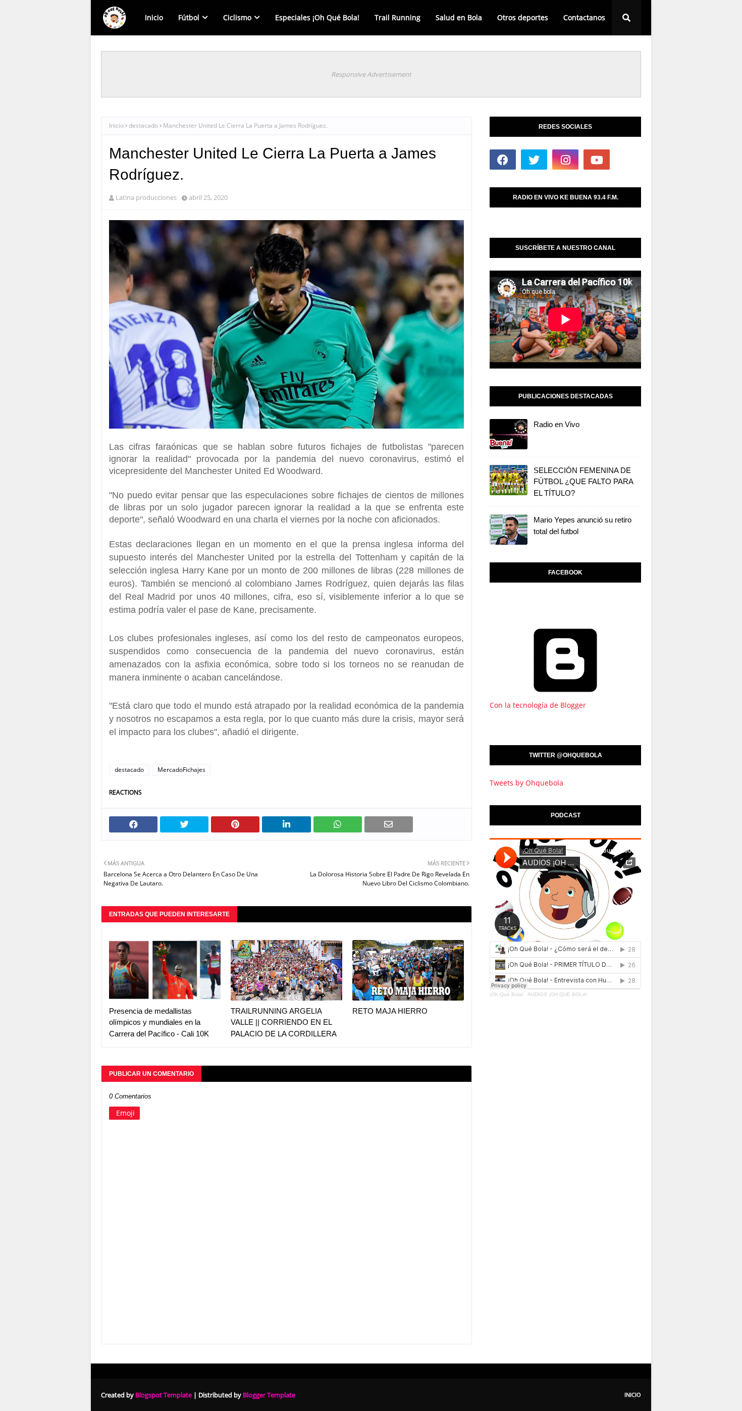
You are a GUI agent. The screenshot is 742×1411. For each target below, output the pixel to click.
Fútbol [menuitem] (188, 17)
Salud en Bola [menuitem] (459, 17)
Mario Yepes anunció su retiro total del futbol (582, 525)
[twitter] (534, 159)
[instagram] (565, 159)
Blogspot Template (163, 1394)
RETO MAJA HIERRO (390, 1011)
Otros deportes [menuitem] (522, 17)
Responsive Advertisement (371, 74)
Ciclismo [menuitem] (237, 17)
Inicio (116, 125)
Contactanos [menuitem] (584, 17)
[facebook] (503, 159)
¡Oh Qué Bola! (506, 994)
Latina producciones (146, 197)
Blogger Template (269, 1394)
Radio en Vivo (556, 424)
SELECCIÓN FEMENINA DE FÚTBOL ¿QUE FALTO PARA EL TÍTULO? (583, 481)
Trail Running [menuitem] (397, 17)
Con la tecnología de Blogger (538, 705)
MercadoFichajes (181, 769)
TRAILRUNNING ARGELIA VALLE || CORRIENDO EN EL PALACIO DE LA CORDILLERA (284, 1022)
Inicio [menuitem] (154, 17)
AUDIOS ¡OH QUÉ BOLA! (557, 994)
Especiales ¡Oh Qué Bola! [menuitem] (317, 17)
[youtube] (597, 159)
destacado (143, 125)
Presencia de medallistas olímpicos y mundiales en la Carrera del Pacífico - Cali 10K (159, 1022)
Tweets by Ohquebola (526, 783)
